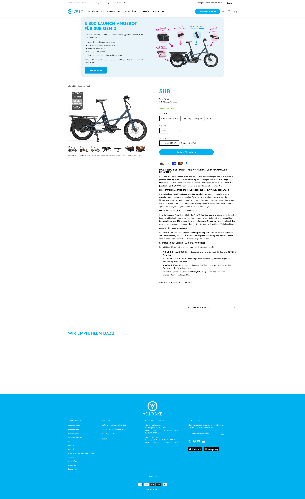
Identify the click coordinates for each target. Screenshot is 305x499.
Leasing (106, 3)
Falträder (93, 11)
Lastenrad (81, 86)
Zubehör (145, 11)
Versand (173, 102)
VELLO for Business (75, 437)
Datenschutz (72, 469)
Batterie (164, 138)
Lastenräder (130, 11)
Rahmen (163, 114)
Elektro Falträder (110, 11)
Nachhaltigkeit (73, 433)
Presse (104, 438)
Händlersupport (108, 434)
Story (69, 441)
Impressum (72, 465)
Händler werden (74, 3)
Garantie (71, 457)
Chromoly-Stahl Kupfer (192, 118)
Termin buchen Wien (119, 3)
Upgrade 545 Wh (188, 143)
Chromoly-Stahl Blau (169, 118)
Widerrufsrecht (73, 461)
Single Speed (176, 130)
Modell (163, 126)
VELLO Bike (72, 86)
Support (98, 3)
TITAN (208, 118)
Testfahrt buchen (207, 11)
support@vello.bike (119, 429)
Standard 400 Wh (169, 143)
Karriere (71, 445)
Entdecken (158, 11)
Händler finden (87, 3)
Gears (163, 130)
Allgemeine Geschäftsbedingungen (81, 453)
